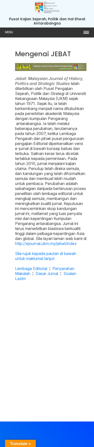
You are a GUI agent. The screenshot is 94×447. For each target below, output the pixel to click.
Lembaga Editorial (31, 268)
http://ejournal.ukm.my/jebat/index (46, 243)
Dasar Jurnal (47, 273)
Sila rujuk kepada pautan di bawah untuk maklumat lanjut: (45, 256)
